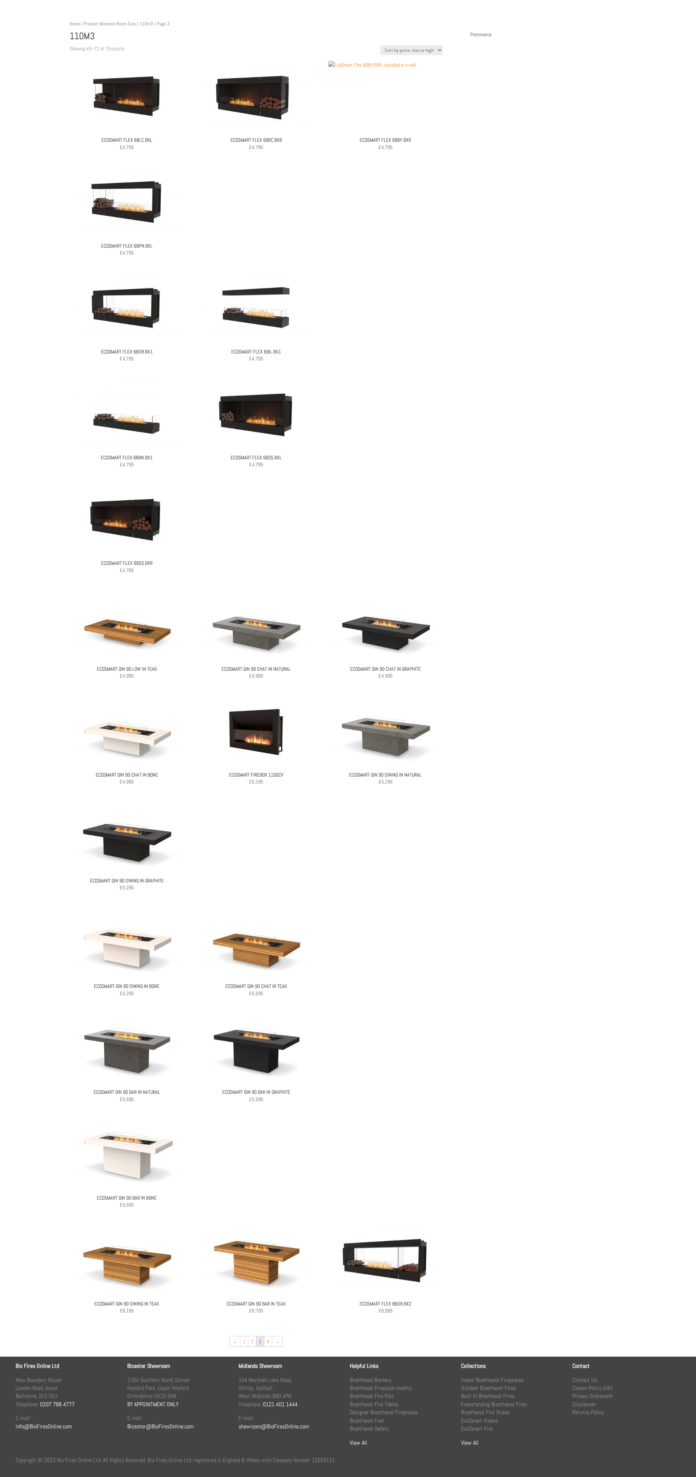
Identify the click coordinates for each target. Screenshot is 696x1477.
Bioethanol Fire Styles (485, 1412)
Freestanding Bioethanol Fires (494, 1404)
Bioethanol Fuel (367, 1420)
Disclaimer (584, 1404)
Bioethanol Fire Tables (374, 1404)
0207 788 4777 (57, 1404)
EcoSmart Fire (477, 1428)
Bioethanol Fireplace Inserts (381, 1388)
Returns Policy (588, 1412)
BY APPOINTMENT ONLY (152, 1404)
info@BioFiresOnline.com (44, 1426)
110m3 (146, 24)
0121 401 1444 (280, 1404)
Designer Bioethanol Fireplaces (384, 1412)
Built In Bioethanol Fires (487, 1396)
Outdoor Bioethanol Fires (488, 1388)
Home (75, 24)
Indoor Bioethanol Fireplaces (492, 1380)
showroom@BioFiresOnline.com (274, 1426)
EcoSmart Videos (479, 1420)
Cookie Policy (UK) (592, 1388)
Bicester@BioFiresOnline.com (160, 1426)
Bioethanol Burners (370, 1380)
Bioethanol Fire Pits (372, 1396)
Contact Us (584, 1380)
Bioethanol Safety (369, 1428)
